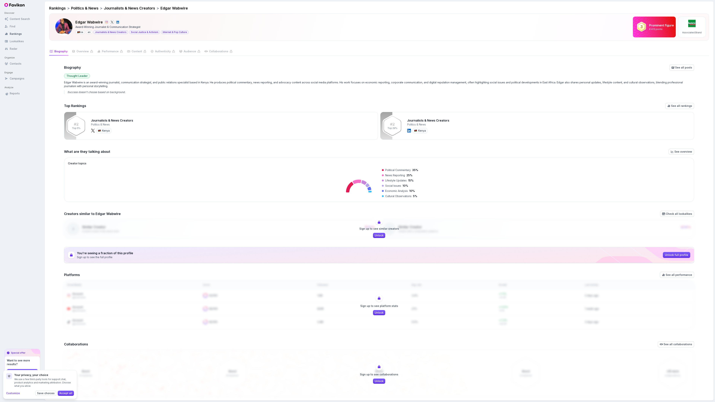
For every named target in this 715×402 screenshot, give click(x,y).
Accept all (65, 393)
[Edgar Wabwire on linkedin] (117, 22)
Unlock (379, 235)
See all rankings (681, 105)
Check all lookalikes (679, 213)
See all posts (683, 67)
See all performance (679, 274)
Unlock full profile (676, 254)
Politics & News (84, 8)
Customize (13, 393)
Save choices (46, 393)
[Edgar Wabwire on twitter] (112, 22)
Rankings (57, 8)
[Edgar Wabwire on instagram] (106, 22)
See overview (683, 151)
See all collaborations (678, 344)
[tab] (58, 52)
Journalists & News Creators (129, 8)
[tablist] (379, 53)
